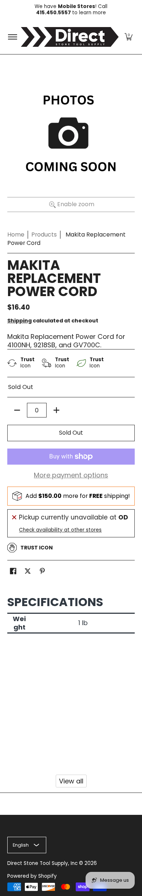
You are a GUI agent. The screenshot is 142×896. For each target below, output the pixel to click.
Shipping (19, 320)
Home (15, 234)
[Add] (56, 410)
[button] (128, 37)
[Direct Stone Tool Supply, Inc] (70, 36)
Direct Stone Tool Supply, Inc (42, 863)
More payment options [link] (71, 475)
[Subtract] (17, 410)
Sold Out (71, 432)
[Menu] (12, 37)
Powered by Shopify (32, 876)
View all (71, 781)
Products (44, 234)
